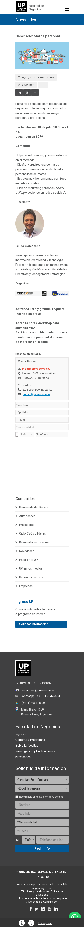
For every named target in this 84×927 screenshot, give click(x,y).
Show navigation (66, 8)
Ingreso (20, 734)
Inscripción (45, 923)
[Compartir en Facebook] (35, 95)
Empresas (26, 586)
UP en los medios (31, 568)
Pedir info (42, 848)
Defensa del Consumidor (43, 901)
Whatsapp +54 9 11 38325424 (41, 696)
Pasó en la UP (28, 560)
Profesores (26, 525)
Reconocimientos (31, 577)
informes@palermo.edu (38, 690)
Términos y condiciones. (35, 891)
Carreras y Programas (30, 740)
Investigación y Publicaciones (35, 751)
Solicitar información (33, 624)
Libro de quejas (58, 898)
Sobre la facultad (26, 745)
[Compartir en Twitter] (27, 95)
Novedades (25, 19)
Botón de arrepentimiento (31, 898)
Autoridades (27, 516)
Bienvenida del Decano (34, 507)
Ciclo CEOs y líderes (32, 533)
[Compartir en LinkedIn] (19, 95)
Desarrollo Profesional (34, 542)
